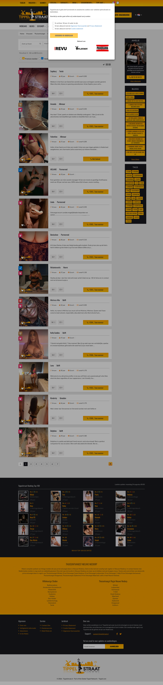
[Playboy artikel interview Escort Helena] (81, 48)
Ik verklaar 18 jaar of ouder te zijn (66, 23)
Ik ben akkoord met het (69, 29)
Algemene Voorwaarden (78, 26)
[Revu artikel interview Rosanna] (60, 48)
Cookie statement (77, 29)
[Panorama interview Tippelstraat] (102, 48)
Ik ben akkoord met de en (78, 26)
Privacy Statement (95, 26)
